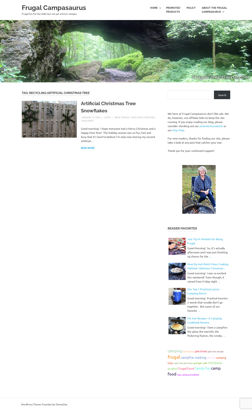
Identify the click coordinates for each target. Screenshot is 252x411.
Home (154, 7)
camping (175, 351)
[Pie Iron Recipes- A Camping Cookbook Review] (177, 325)
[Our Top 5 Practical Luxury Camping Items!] (177, 296)
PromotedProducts (173, 9)
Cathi (107, 117)
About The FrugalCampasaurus (214, 9)
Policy (191, 7)
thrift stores (188, 351)
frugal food (186, 368)
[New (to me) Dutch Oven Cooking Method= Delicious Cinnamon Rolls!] (177, 271)
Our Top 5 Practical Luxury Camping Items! (203, 291)
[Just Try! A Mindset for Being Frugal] (177, 246)
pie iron (211, 357)
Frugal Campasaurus (54, 7)
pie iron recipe (216, 351)
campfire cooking (193, 357)
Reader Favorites (182, 228)
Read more (87, 148)
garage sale (200, 363)
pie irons (201, 351)
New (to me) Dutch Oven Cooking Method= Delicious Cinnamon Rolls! (207, 266)
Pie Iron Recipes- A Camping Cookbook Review (204, 320)
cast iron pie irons (183, 363)
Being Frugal (122, 117)
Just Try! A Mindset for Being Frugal (205, 241)
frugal (174, 357)
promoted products (211, 126)
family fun (202, 368)
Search (222, 95)
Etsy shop (178, 130)
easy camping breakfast (188, 374)
